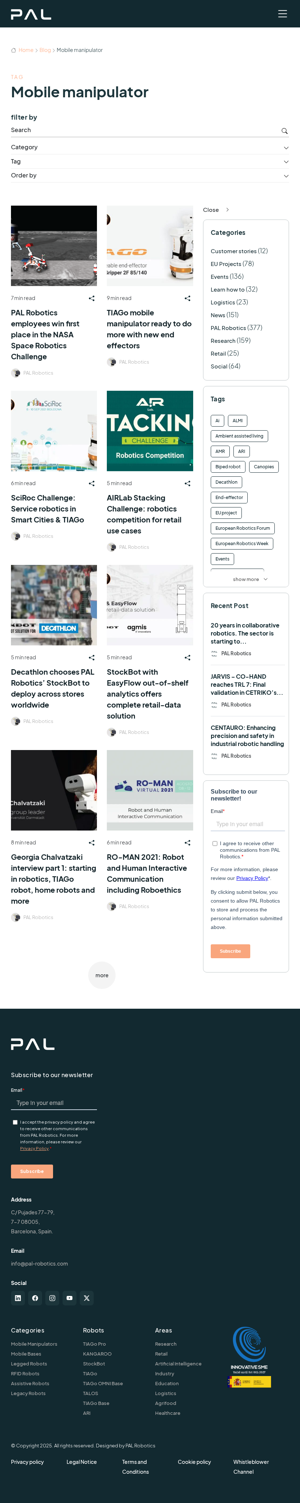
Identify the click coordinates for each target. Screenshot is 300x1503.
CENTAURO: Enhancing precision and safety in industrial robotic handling (247, 735)
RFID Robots (25, 1373)
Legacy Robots (28, 1393)
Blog (45, 49)
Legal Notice (82, 1461)
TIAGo (90, 1373)
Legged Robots (29, 1364)
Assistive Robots (30, 1383)
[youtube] (69, 1298)
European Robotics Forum (242, 528)
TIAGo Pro (94, 1344)
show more (246, 579)
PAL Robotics (38, 373)
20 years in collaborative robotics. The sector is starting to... (245, 633)
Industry (164, 1373)
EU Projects (226, 263)
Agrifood (165, 1403)
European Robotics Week (242, 543)
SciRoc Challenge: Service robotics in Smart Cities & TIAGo (47, 508)
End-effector (229, 497)
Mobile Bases (26, 1354)
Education (167, 1383)
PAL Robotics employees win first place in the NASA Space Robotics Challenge (45, 334)
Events (220, 276)
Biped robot (228, 466)
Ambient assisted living (239, 436)
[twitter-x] (87, 1298)
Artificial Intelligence (178, 1364)
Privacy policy (27, 1461)
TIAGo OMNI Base (103, 1383)
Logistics (223, 302)
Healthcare (167, 1413)
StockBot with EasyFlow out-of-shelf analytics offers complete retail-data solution (147, 693)
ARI (241, 451)
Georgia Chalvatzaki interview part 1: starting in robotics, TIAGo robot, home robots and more (53, 878)
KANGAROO (97, 1354)
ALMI (238, 420)
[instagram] (52, 1298)
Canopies (264, 466)
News (218, 314)
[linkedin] (18, 1298)
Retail (218, 353)
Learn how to (228, 289)
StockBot (94, 1364)
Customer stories (234, 250)
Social (219, 366)
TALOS (90, 1393)
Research (223, 340)
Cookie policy (194, 1461)
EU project (226, 513)
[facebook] (35, 1298)
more (102, 975)
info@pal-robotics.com (39, 1263)
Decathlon (226, 482)
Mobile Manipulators (34, 1344)
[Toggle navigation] (282, 13)
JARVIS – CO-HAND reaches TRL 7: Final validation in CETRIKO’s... (247, 684)
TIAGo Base (96, 1403)
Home (26, 49)
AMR (220, 451)
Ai (217, 420)
